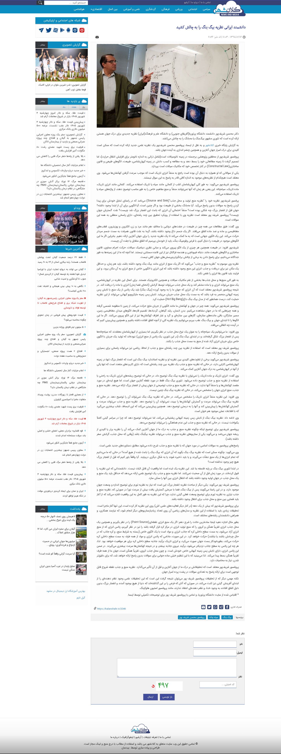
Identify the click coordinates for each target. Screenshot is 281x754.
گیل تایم (81, 598)
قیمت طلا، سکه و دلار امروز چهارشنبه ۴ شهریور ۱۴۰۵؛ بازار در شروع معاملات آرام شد (61, 115)
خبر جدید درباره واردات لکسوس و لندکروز (62, 171)
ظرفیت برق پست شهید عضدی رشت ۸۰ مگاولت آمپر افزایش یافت (61, 149)
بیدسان (125, 748)
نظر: (240, 677)
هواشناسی (79, 9)
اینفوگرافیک (127, 737)
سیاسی (206, 9)
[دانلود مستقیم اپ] (68, 29)
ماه (64, 107)
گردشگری (151, 9)
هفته (74, 107)
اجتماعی (192, 9)
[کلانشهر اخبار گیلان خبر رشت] (140, 728)
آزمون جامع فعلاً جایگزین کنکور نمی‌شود (62, 176)
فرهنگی (166, 9)
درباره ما (114, 737)
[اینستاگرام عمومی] (81, 29)
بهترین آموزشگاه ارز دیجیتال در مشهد (65, 591)
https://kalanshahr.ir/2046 (111, 609)
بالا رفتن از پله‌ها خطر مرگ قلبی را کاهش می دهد (61, 158)
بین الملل (113, 9)
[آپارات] (55, 29)
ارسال (150, 697)
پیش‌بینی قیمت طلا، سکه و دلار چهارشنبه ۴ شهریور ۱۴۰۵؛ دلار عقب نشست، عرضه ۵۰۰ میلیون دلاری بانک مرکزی (61, 125)
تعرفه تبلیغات (150, 737)
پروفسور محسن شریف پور (192, 617)
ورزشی (179, 9)
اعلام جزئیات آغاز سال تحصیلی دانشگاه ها (62, 165)
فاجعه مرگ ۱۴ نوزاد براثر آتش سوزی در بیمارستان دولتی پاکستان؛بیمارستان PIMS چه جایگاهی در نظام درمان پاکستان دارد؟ (61, 185)
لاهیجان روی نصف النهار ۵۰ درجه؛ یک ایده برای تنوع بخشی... (57, 518)
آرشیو (138, 737)
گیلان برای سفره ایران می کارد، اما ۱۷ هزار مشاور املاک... (56, 531)
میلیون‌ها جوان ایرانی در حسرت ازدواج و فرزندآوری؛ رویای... (58, 543)
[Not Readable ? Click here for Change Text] (153, 686)
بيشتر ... (41, 44)
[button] (38, 70)
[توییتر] (41, 29)
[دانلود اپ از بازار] (62, 29)
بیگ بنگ (227, 617)
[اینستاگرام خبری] (74, 29)
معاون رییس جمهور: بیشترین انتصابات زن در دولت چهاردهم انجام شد (61, 196)
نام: (241, 644)
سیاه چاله (213, 617)
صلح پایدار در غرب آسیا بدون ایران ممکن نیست (57, 568)
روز (83, 107)
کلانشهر (209, 145)
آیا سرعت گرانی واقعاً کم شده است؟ (57, 554)
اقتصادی (97, 9)
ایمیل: (240, 653)
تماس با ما (165, 737)
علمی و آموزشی (131, 9)
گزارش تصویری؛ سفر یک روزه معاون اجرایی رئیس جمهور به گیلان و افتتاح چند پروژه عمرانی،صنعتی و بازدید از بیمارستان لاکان (61, 138)
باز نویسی (167, 697)
